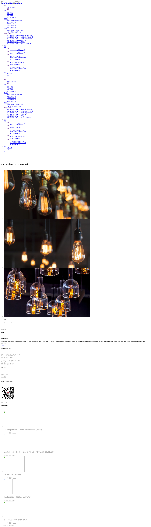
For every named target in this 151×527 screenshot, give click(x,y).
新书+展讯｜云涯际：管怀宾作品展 (15, 520)
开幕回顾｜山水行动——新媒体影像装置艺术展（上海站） (23, 430)
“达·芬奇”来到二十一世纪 (12, 475)
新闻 (10, 433)
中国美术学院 (4, 374)
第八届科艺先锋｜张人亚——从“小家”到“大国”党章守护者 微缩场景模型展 (29, 452)
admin (14, 433)
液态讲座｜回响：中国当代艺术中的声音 (17, 497)
